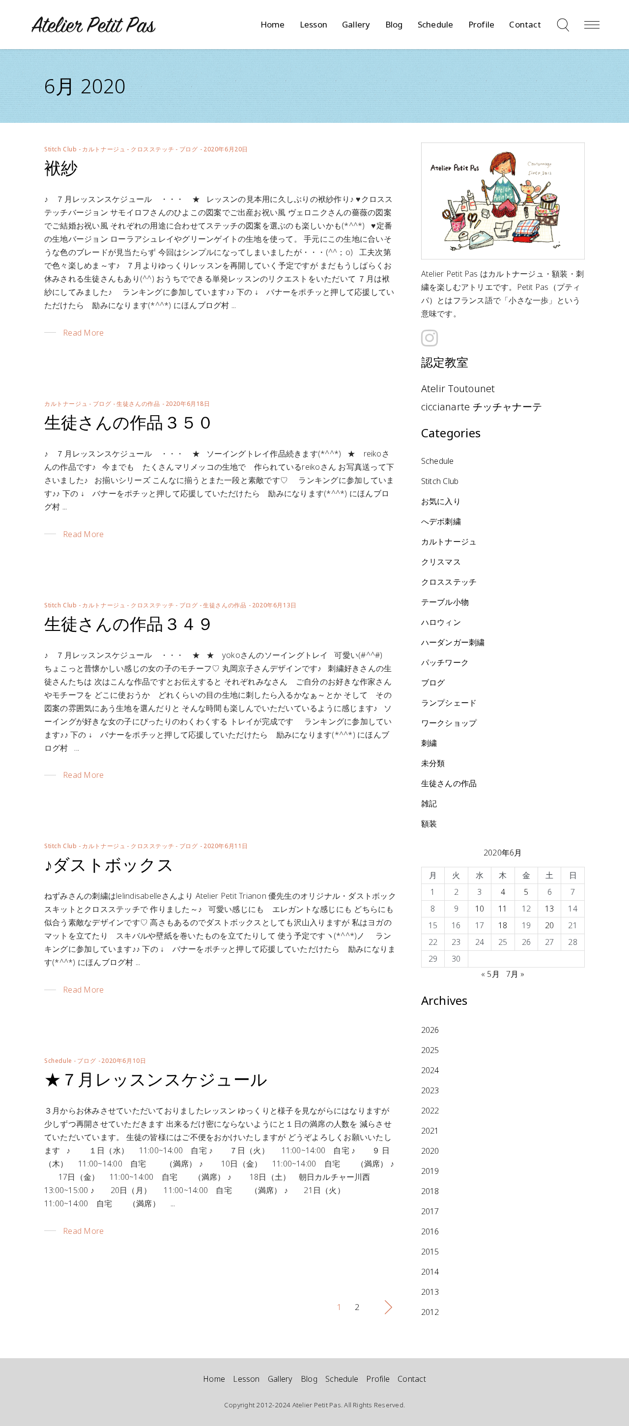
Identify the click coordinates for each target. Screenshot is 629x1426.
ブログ (188, 149)
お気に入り (441, 501)
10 (479, 908)
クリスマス (441, 561)
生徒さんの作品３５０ (129, 422)
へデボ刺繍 (441, 521)
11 (502, 908)
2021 (430, 1130)
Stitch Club (60, 149)
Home (214, 1378)
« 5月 (490, 974)
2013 (430, 1291)
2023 (430, 1090)
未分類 (433, 763)
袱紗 (61, 167)
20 (549, 925)
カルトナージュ (103, 149)
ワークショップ (449, 722)
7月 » (515, 974)
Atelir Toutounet (458, 388)
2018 (430, 1191)
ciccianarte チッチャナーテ (482, 406)
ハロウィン (441, 622)
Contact (412, 1378)
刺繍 (429, 743)
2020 (430, 1150)
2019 (430, 1171)
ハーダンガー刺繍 (453, 642)
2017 (430, 1211)
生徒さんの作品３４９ (129, 623)
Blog (309, 1378)
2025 (430, 1050)
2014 (430, 1271)
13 (549, 908)
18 (502, 925)
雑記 (429, 803)
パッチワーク (445, 662)
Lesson (246, 1378)
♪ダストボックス (109, 864)
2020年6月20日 (225, 149)
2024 (430, 1070)
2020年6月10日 (123, 1060)
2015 (430, 1251)
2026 (430, 1030)
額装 (429, 823)
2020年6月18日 (188, 403)
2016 (430, 1231)
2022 (430, 1110)
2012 (430, 1312)
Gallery (280, 1378)
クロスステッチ (152, 149)
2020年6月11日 (225, 846)
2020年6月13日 (274, 605)
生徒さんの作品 (138, 403)
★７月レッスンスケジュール (155, 1079)
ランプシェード (449, 702)
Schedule (58, 1060)
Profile (378, 1378)
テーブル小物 (445, 602)
